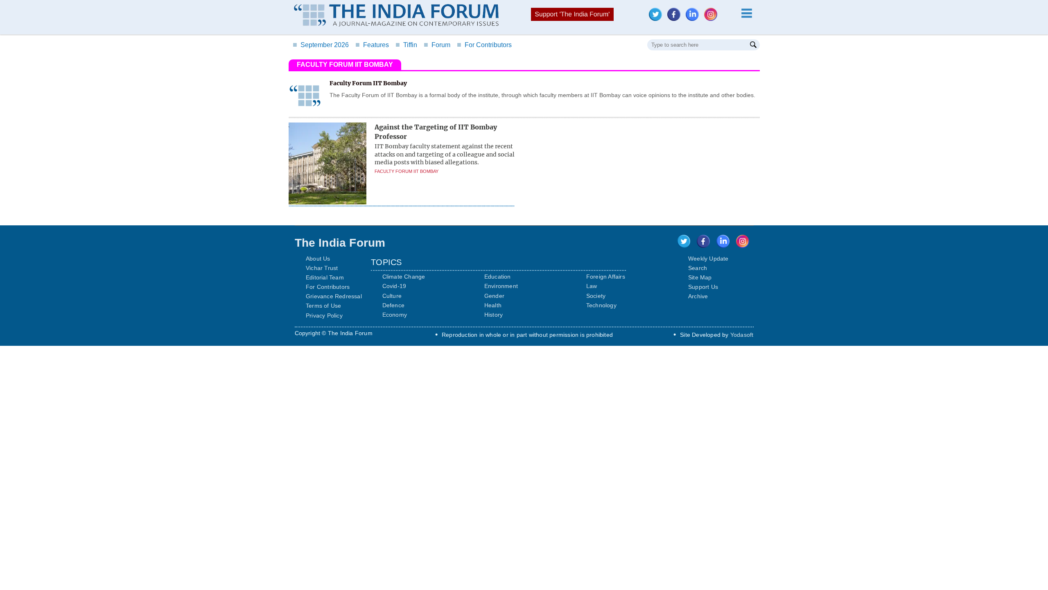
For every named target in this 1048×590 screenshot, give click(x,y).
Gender (494, 296)
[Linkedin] (694, 18)
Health (492, 305)
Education (497, 276)
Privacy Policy (324, 315)
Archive (698, 296)
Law (591, 286)
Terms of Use (323, 305)
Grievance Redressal (334, 296)
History (493, 314)
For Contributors (484, 44)
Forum (437, 44)
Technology (601, 305)
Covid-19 (394, 286)
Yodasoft (742, 334)
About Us (318, 258)
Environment (501, 286)
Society (595, 296)
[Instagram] (712, 18)
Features (372, 44)
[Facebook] (675, 18)
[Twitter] (657, 18)
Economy (394, 314)
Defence (393, 305)
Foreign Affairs (605, 276)
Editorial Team (325, 277)
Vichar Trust (322, 268)
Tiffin (406, 44)
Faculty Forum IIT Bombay (406, 171)
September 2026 (321, 44)
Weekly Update (708, 258)
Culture (392, 296)
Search (697, 268)
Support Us (703, 287)
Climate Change (403, 276)
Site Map (700, 277)
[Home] (396, 16)
